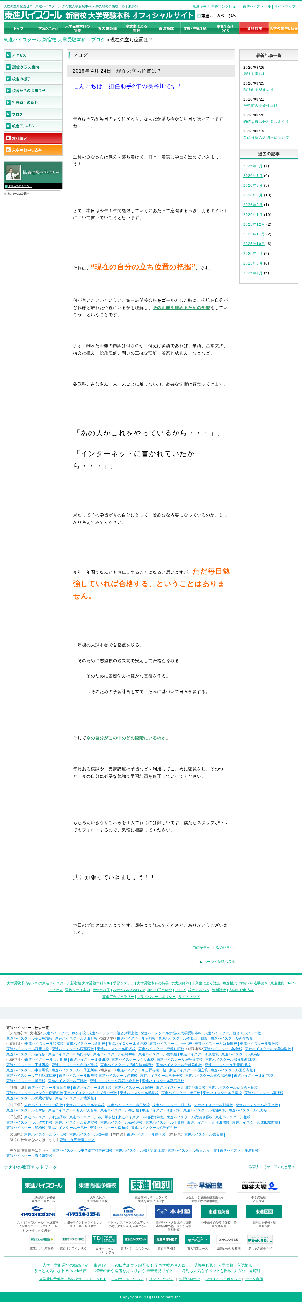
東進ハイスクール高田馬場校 (29, 1038)
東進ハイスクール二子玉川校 (75, 1070)
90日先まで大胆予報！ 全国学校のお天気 (150, 1265)
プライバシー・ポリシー (156, 997)
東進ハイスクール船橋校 (25, 1128)
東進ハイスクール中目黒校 (27, 1070)
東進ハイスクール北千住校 (171, 1044)
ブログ (98, 39)
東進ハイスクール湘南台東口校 (181, 1088)
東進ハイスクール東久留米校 (208, 1075)
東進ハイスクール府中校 (253, 1075)
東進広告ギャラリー (20, 186)
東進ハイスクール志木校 (25, 1110)
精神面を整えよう (258, 90)
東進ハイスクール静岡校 (146, 1134)
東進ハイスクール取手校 (88, 1134)
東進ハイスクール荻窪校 (25, 1054)
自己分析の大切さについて (266, 137)
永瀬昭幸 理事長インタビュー (216, 6)
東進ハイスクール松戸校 (67, 1128)
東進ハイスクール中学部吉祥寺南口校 (82, 1150)
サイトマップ (285, 6)
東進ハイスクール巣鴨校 (157, 1054)
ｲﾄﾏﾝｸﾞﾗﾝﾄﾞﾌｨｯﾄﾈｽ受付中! (38, 1230)
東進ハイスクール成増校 (199, 1054)
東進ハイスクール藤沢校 (263, 1093)
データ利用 (254, 1279)
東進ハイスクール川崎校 (133, 1088)
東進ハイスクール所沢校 (161, 1110)
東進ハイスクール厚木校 (92, 1088)
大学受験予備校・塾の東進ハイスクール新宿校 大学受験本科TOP (58, 983)
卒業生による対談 (206, 983)
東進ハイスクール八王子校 (161, 1075)
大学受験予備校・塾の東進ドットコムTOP (72, 1279)
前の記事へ (201, 947)
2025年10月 (254, 244)
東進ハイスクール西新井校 (27, 1049)
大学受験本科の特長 (153, 983)
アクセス (55, 990)
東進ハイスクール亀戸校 (127, 1044)
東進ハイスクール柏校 (233, 1117)
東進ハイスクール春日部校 (128, 1105)
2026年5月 (253, 195)
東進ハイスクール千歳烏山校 (179, 1065)
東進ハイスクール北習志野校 (29, 1122)
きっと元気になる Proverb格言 (60, 1270)
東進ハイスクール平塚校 (222, 1093)
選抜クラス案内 (77, 990)
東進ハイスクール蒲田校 (89, 1060)
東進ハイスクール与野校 (248, 1110)
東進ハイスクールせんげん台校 (73, 1110)
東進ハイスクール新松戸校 (121, 1122)
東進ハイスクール (257, 6)
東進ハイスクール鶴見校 (139, 1093)
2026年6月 (253, 185)
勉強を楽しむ (254, 74)
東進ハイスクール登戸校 (180, 1093)
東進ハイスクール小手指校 (257, 1105)
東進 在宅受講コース (77, 1140)
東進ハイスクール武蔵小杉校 (29, 1098)
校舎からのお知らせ (129, 990)
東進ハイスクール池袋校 (222, 1049)
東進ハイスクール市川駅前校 (92, 1117)
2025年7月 (253, 273)
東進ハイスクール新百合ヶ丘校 (233, 1088)
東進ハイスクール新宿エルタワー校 (232, 1033)
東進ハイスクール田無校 (78, 1075)
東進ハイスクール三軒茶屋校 (180, 1060)
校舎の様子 (101, 990)
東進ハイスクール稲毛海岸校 (141, 1117)
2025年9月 (253, 254)
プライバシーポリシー (223, 1279)
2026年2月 (253, 205)
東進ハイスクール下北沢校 (27, 1065)
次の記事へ (225, 947)
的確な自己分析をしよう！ (266, 121)
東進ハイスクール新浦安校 (76, 1122)
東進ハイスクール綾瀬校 (44, 1044)
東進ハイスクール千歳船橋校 (228, 1065)
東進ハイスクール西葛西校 (73, 1049)
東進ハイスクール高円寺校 (69, 1054)
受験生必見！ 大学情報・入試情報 (223, 1265)
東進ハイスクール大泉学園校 (268, 1049)
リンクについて (161, 1279)
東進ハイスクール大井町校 (46, 1060)
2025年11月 (254, 234)
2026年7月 (253, 176)
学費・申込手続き (253, 983)
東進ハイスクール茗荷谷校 (232, 1038)
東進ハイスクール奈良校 (203, 1134)
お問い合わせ (189, 1279)
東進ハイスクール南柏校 (109, 1128)
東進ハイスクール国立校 (188, 1070)
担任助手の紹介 (159, 990)
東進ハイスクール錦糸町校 (216, 1044)
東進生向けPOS (283, 983)
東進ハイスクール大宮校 (85, 1105)
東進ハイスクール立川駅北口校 (31, 1075)
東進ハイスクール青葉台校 (49, 1088)
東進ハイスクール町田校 (25, 1081)
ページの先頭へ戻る (219, 962)
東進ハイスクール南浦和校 (204, 1110)
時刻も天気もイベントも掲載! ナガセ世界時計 (221, 1270)
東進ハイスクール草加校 (119, 1110)
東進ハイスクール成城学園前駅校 (126, 1065)
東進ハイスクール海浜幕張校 (190, 1117)
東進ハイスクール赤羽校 (136, 1038)
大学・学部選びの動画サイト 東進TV (74, 1265)
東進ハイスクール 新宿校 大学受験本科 (45, 39)
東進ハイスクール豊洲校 (259, 1044)
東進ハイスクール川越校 (213, 1105)
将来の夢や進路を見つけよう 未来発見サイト (134, 1270)
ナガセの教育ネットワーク (30, 1167)
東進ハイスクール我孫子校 (45, 1117)
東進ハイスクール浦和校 (43, 1105)
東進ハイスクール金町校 (85, 1044)
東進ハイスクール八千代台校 (154, 1128)
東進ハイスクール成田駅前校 (255, 1122)
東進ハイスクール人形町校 (76, 1038)
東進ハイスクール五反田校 (132, 1060)
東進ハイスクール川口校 (171, 1105)
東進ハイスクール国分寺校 (232, 1070)
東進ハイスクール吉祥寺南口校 (141, 1070)
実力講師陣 (180, 983)
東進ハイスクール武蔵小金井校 (114, 1081)
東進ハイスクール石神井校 (114, 1054)
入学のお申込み (241, 990)
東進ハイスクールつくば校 (45, 1134)
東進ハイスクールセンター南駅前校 (34, 1093)
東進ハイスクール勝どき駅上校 (113, 1033)
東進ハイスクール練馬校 (240, 1054)
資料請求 (219, 990)
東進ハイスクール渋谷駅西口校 (230, 1060)
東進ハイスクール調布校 (118, 1075)
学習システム (123, 983)
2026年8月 (253, 166)
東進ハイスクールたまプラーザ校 (90, 1093)
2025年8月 (253, 263)
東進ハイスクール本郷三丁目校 (183, 1038)
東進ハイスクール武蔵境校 (163, 1081)
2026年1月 (253, 215)
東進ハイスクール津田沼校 (208, 1122)
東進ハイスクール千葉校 (164, 1122)
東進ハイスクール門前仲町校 (161, 1049)
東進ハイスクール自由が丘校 (75, 1065)
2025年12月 (254, 224)
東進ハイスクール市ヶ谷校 (64, 1033)
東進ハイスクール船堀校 (116, 1049)
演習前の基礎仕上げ (260, 106)
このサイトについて (128, 1279)
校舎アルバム (198, 990)
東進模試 (230, 983)
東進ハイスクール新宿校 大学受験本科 (171, 1033)
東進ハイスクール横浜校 (74, 1098)
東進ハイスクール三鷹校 (67, 1081)
